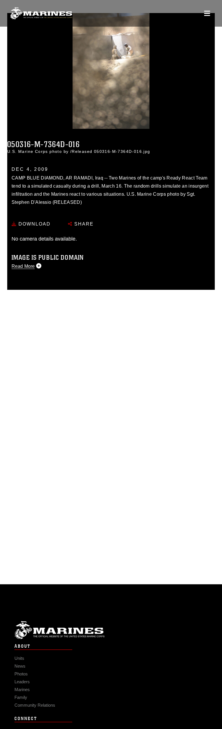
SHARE (83, 223)
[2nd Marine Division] (41, 13)
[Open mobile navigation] (207, 13)
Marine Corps (111, 630)
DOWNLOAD (34, 223)
